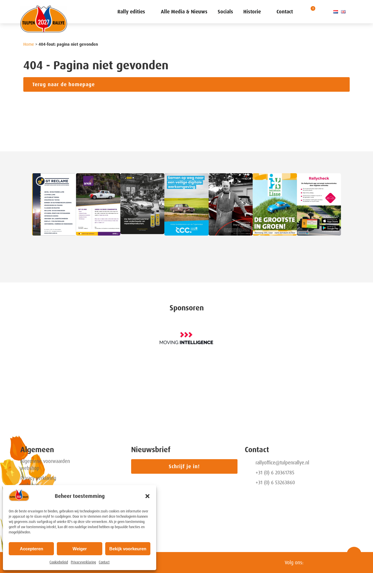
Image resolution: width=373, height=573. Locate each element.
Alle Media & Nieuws (184, 11)
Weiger (80, 548)
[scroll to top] (354, 554)
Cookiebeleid (59, 562)
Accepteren (31, 548)
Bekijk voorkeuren (127, 548)
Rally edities (131, 11)
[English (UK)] (343, 11)
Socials (225, 11)
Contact (104, 562)
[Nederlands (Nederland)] (335, 11)
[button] (147, 496)
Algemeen (37, 449)
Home (28, 44)
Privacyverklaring (83, 562)
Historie (252, 11)
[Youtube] (345, 562)
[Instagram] (321, 562)
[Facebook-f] (333, 562)
